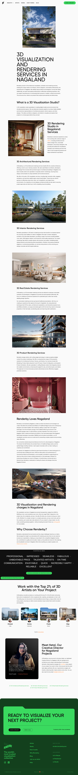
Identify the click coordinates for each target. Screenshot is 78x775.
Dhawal (10, 624)
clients (49, 140)
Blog (37, 2)
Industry (9, 2)
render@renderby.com (59, 746)
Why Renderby (34, 753)
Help (31, 762)
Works (23, 2)
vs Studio (56, 762)
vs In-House (56, 755)
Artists (17, 2)
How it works (30, 2)
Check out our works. (22, 543)
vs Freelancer (57, 758)
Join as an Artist (35, 759)
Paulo (49, 624)
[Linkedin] (9, 762)
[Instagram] (5, 762)
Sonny (29, 624)
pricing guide (57, 522)
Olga (67, 624)
